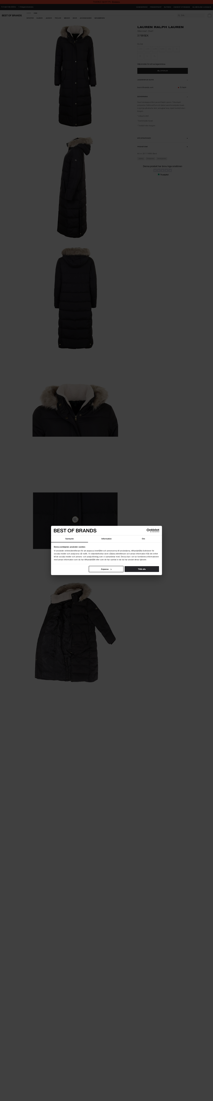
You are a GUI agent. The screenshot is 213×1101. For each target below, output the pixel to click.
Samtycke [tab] (69, 539)
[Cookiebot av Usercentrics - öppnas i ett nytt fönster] (148, 530)
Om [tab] (143, 539)
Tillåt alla (142, 569)
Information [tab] (106, 539)
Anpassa (104, 569)
